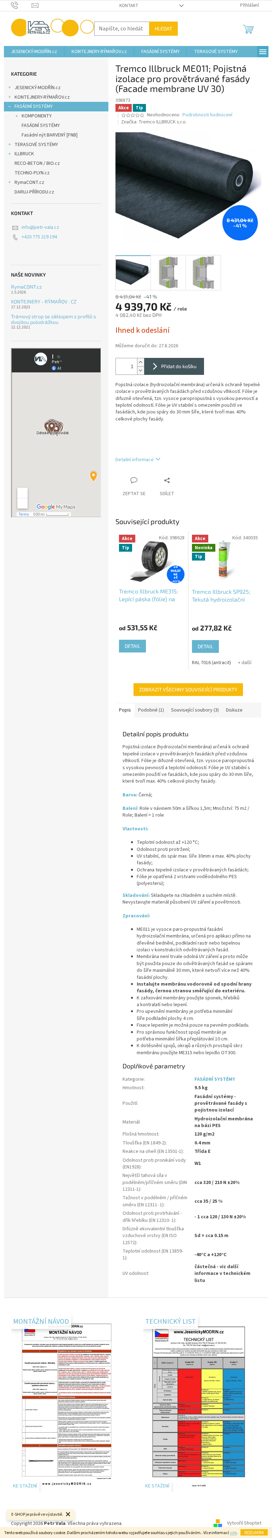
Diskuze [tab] (234, 710)
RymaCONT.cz (29, 182)
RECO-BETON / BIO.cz (37, 163)
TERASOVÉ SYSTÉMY (36, 144)
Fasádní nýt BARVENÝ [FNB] (50, 135)
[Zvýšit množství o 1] (140, 362)
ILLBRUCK (24, 153)
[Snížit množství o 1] (140, 370)
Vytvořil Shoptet (244, 1523)
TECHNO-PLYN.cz (32, 172)
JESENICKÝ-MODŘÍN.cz (38, 87)
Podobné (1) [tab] (151, 710)
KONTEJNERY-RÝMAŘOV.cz (42, 97)
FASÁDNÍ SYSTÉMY (34, 106)
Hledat (163, 28)
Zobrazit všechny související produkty (188, 689)
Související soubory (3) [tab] (195, 710)
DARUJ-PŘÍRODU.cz (34, 192)
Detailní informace (134, 459)
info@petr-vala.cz (40, 227)
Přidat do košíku (179, 366)
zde (233, 1533)
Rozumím (254, 1532)
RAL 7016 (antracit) (211, 662)
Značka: (154, 122)
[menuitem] (34, 51)
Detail (132, 646)
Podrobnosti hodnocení (207, 115)
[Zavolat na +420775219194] (21, 5)
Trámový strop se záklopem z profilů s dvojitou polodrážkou (53, 319)
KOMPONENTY (37, 116)
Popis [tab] (125, 710)
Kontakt (128, 5)
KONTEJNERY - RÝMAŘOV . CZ (43, 301)
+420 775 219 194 (39, 236)
